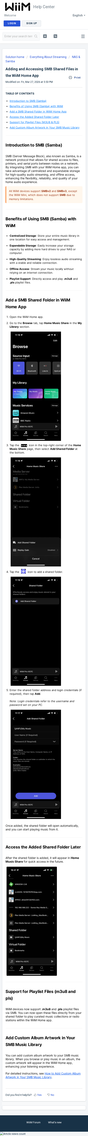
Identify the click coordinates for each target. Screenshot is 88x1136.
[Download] (36, 583)
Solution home (15, 57)
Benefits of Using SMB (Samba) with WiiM (36, 106)
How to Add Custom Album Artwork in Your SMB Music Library (43, 1075)
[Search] (36, 36)
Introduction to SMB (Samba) (28, 100)
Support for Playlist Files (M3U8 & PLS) (34, 122)
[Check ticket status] (55, 36)
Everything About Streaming (48, 57)
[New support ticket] (45, 36)
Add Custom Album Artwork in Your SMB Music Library (44, 127)
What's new (55, 1122)
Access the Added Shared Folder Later (34, 116)
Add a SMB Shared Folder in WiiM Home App (38, 111)
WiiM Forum (33, 1122)
